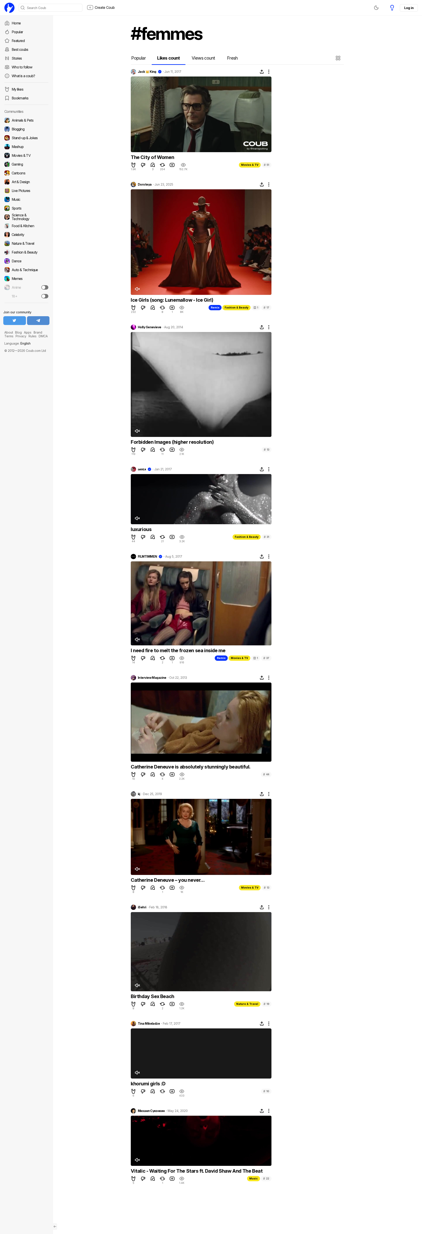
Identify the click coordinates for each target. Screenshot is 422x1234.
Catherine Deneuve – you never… (168, 880)
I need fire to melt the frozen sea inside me (178, 650)
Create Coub (105, 7)
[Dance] (26, 261)
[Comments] (152, 165)
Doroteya (145, 184)
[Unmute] (137, 289)
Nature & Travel (247, 1004)
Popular (17, 32)
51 (266, 165)
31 (266, 537)
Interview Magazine (152, 677)
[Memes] (26, 278)
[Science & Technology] (26, 217)
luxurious (141, 529)
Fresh (232, 58)
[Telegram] (38, 320)
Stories (17, 58)
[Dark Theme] (376, 7)
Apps (27, 332)
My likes (17, 89)
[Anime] (26, 287)
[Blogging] (26, 129)
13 (266, 449)
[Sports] (26, 208)
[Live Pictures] (26, 190)
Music (253, 1178)
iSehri (142, 907)
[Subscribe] (44, 287)
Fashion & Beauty (236, 307)
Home (16, 23)
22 (266, 1178)
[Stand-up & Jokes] (26, 137)
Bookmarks (20, 98)
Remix (215, 307)
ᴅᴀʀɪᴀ (142, 469)
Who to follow (22, 67)
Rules (32, 336)
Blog (18, 332)
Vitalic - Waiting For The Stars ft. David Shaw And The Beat (196, 1171)
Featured (18, 40)
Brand (38, 332)
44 (266, 774)
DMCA (43, 336)
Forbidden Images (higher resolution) (172, 442)
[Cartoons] (26, 173)
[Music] (26, 199)
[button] (338, 58)
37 (266, 658)
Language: (17, 343)
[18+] (44, 296)
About (8, 332)
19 (266, 1004)
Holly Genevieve (149, 327)
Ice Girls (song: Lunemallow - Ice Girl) (172, 300)
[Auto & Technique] (26, 269)
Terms (8, 336)
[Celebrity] (26, 234)
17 (266, 307)
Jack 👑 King (147, 71)
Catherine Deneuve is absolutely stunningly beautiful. (191, 767)
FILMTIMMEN (147, 556)
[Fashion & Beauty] (26, 252)
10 (266, 1091)
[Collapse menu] (55, 1226)
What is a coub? (23, 76)
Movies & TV (249, 164)
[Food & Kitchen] (26, 225)
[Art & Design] (26, 181)
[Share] (261, 71)
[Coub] (9, 8)
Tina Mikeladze (149, 1023)
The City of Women (152, 157)
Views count (203, 58)
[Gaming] (26, 164)
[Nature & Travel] (26, 243)
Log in (408, 8)
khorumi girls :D (148, 1083)
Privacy (21, 336)
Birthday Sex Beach (152, 996)
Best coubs (20, 49)
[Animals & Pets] (26, 120)
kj (139, 794)
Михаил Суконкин (151, 1110)
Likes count (168, 58)
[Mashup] (26, 146)
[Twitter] (14, 320)
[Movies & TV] (26, 155)
